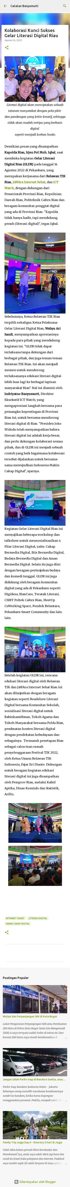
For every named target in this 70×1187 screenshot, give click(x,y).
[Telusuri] (65, 5)
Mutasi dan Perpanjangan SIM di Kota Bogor (30, 1016)
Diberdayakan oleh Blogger (37, 1181)
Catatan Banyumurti (24, 6)
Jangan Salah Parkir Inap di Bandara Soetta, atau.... (34, 1079)
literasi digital (38, 918)
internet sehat (15, 918)
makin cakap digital (17, 923)
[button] (6, 47)
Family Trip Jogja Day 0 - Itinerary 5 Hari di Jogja (32, 1142)
